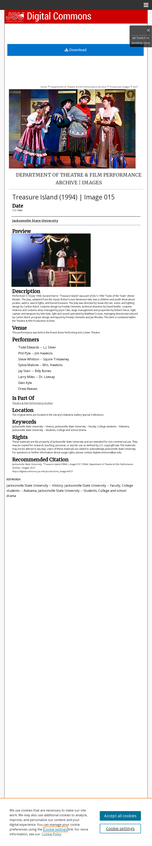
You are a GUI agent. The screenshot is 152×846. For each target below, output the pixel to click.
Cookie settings (55, 829)
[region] (76, 822)
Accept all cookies (120, 815)
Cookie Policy (51, 834)
